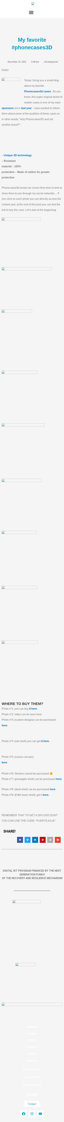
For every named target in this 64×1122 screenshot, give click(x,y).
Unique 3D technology (18, 155)
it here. (33, 708)
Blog (32, 1040)
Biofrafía (32, 1027)
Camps (32, 1033)
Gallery (32, 1047)
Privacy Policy (32, 1069)
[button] (31, 12)
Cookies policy (32, 1084)
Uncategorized (51, 62)
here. (5, 725)
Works (32, 1053)
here (4, 762)
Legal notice (32, 1077)
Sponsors (32, 1060)
